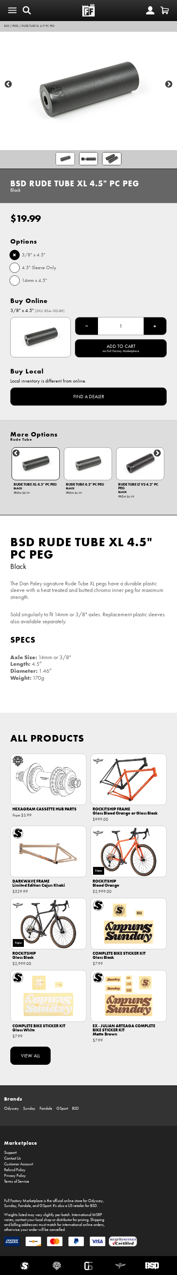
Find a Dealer (88, 396)
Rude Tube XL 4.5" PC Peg (38, 26)
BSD (6, 26)
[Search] (27, 10)
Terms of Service (16, 1181)
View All (30, 1056)
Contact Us (12, 1158)
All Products (47, 738)
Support (10, 1152)
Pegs (15, 26)
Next (169, 84)
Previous (8, 84)
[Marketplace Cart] (164, 10)
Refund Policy (15, 1169)
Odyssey (11, 1108)
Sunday (29, 1108)
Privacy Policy (15, 1175)
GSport (62, 1108)
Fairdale (46, 1108)
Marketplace (20, 1143)
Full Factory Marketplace (23, 1200)
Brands (13, 1099)
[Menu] (12, 10)
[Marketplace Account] (150, 10)
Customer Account (18, 1164)
